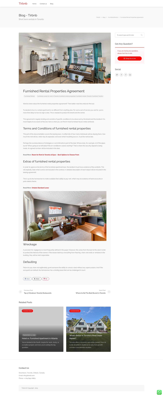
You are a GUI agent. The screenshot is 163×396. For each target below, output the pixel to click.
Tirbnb (23, 3)
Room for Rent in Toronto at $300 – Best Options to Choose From (55, 155)
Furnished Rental (29, 96)
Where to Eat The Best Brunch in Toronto (91, 292)
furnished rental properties (67, 96)
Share (28, 279)
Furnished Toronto (97, 96)
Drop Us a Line (130, 58)
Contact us (43, 4)
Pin (46, 279)
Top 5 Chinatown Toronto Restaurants (37, 292)
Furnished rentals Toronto (83, 96)
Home (34, 4)
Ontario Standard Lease (40, 188)
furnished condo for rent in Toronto (48, 96)
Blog (51, 4)
